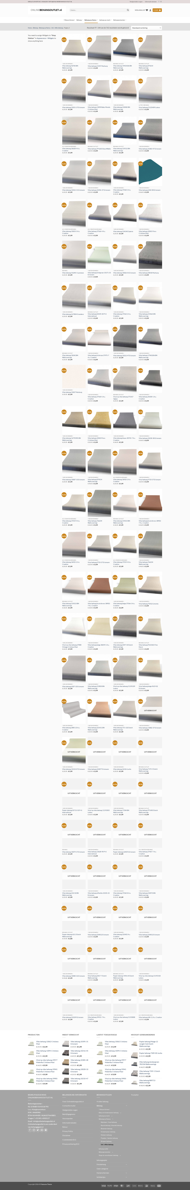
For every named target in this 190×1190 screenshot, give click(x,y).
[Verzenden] (128, 10)
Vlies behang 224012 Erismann (98, 935)
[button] (150, 10)
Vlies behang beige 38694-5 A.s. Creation (98, 646)
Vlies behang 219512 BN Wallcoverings (121, 150)
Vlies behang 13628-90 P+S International (97, 853)
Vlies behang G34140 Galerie (123, 231)
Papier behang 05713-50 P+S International (72, 811)
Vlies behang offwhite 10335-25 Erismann (99, 894)
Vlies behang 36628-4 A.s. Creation (71, 150)
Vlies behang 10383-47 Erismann (150, 149)
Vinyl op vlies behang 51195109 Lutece (124, 687)
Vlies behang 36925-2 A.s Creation (122, 480)
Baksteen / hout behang (109, 1122)
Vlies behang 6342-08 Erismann (149, 190)
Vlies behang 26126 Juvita (122, 769)
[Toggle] (126, 1105)
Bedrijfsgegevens (68, 1114)
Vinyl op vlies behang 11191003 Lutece (99, 811)
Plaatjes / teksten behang (109, 1138)
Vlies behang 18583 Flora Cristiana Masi (96, 439)
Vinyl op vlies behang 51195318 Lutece (150, 977)
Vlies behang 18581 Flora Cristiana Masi (147, 232)
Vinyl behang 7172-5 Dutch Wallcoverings (148, 770)
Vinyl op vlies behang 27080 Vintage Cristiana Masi (71, 646)
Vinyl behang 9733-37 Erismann (150, 479)
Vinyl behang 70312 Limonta (148, 604)
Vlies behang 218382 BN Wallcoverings (121, 108)
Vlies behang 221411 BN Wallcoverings (96, 729)
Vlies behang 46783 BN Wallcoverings (70, 67)
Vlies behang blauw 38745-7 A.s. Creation (124, 439)
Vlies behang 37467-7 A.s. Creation (147, 853)
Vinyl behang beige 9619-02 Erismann (148, 687)
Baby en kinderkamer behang (108, 1113)
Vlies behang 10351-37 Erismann (73, 107)
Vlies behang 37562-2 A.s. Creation (122, 315)
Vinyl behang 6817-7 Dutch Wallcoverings (97, 977)
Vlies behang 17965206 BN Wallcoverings (148, 356)
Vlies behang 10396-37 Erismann (99, 190)
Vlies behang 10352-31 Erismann (73, 190)
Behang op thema (90, 20)
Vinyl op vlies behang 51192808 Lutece (124, 1018)
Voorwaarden (67, 1118)
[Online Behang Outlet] (47, 10)
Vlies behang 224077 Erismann (98, 769)
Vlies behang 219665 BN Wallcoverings (147, 315)
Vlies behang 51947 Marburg (98, 66)
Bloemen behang (106, 1128)
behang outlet (103, 1149)
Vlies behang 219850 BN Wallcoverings (96, 687)
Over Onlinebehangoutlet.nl (73, 1101)
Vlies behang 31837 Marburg (72, 392)
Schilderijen (101, 1177)
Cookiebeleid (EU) (69, 1140)
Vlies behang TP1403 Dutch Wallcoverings (148, 811)
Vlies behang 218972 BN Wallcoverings (147, 894)
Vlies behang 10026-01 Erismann (124, 273)
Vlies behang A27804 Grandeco (73, 314)
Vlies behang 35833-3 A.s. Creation (71, 232)
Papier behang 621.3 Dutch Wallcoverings (71, 935)
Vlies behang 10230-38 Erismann (150, 438)
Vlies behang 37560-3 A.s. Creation (122, 191)
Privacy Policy (67, 1131)
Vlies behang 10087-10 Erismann (73, 479)
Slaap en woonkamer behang (108, 1155)
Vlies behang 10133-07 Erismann (73, 769)
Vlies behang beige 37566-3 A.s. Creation (124, 605)
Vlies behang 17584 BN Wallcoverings (121, 811)
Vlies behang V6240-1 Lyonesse (73, 273)
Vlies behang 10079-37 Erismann (73, 852)
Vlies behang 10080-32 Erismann (73, 976)
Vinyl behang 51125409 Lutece (149, 107)
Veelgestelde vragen (136, 2)
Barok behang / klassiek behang (111, 1125)
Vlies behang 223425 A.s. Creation (121, 935)
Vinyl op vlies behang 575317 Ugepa (123, 398)
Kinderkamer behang (108, 1132)
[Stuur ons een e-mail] (161, 1)
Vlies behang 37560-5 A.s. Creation (96, 398)
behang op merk (104, 20)
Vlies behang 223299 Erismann (72, 1017)
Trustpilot (135, 1095)
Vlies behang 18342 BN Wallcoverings (70, 356)
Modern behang (106, 1135)
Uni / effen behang (57, 28)
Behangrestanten (119, 20)
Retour (65, 1127)
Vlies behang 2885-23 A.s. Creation (71, 729)
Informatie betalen (151, 2)
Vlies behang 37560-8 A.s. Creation (122, 894)
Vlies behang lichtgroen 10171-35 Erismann (99, 274)
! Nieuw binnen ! (69, 20)
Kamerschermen (103, 1173)
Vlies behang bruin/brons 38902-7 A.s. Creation (150, 522)
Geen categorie (102, 1169)
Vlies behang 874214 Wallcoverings (146, 67)
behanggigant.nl (37, 1127)
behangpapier (102, 1160)
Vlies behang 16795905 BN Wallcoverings (71, 439)
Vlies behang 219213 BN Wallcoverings (121, 522)
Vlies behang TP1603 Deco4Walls (99, 149)
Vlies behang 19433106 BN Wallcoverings (122, 67)
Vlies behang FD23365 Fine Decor (148, 646)
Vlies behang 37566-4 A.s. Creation (96, 232)
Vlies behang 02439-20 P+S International (97, 315)
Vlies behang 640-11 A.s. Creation (150, 1017)
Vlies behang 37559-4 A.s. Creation (71, 522)
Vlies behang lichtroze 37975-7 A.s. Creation (98, 356)
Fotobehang (101, 1164)
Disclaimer (66, 1135)
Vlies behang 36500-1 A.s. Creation (147, 398)
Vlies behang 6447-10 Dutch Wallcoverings (123, 646)
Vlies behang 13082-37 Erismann (150, 728)
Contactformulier (69, 1106)
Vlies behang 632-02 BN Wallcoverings (70, 894)
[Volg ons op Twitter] (38, 1130)
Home (30, 28)
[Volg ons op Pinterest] (46, 1130)
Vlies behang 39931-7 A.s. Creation (96, 1018)
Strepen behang (106, 1141)
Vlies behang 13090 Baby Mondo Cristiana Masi (99, 108)
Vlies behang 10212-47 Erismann (124, 355)
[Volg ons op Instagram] (34, 1130)
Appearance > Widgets (45, 38)
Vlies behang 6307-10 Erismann (73, 686)
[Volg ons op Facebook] (159, 1)
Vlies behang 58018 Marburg (149, 273)
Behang (79, 20)
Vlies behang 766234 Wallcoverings (95, 522)
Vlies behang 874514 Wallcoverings (95, 480)
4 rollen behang (102, 1101)
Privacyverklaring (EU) (70, 1144)
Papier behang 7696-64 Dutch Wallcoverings (123, 977)
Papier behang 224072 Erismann (124, 852)
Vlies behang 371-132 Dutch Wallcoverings (123, 729)
